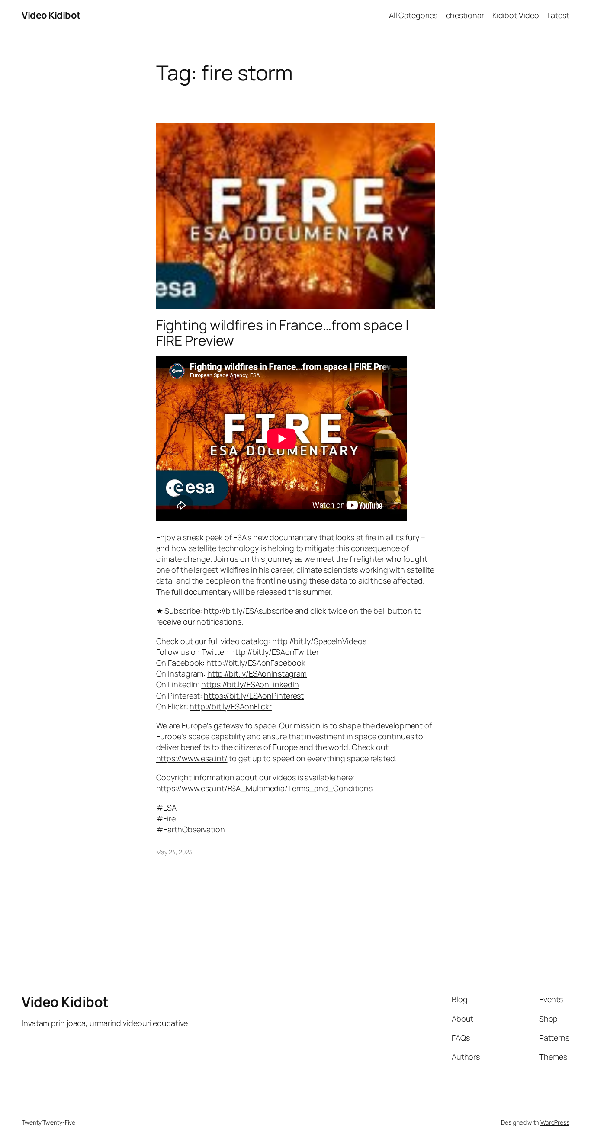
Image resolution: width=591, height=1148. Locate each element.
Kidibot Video (515, 15)
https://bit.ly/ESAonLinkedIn (250, 684)
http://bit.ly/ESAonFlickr (231, 706)
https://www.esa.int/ (192, 758)
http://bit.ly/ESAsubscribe (248, 611)
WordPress (554, 1122)
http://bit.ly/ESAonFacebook (255, 662)
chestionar (465, 15)
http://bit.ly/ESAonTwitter (274, 652)
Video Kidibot (51, 15)
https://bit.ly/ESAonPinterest (254, 695)
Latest (558, 15)
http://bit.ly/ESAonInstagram (257, 673)
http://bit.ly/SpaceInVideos (319, 641)
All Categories (413, 15)
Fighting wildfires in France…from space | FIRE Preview (282, 332)
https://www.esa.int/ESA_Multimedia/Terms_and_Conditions (264, 788)
